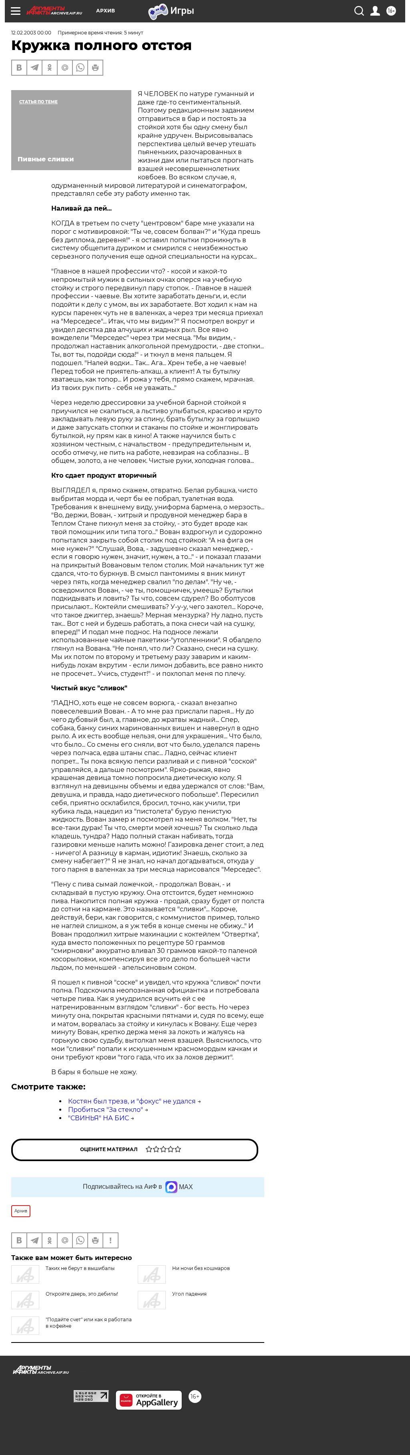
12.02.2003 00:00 (31, 33)
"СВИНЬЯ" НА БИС (98, 1118)
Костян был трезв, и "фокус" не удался (132, 1101)
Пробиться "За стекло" (105, 1109)
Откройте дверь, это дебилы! (82, 1294)
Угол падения (189, 1294)
